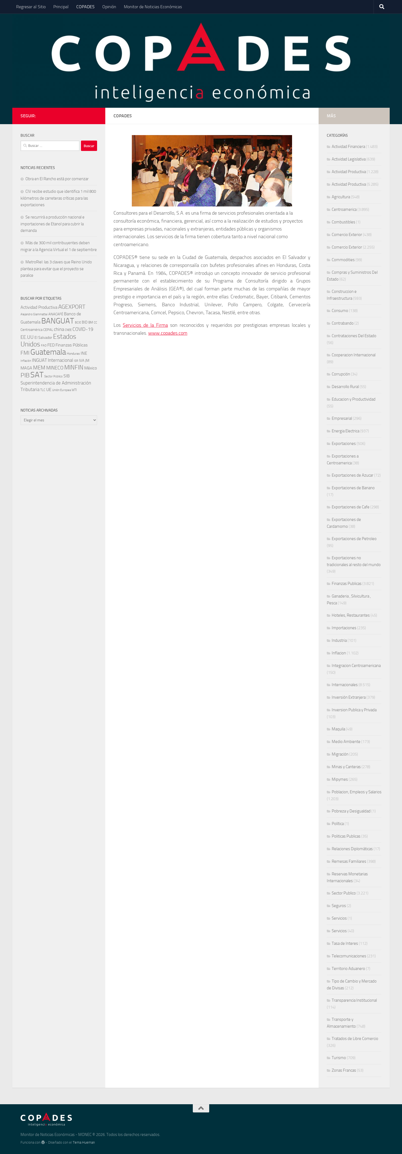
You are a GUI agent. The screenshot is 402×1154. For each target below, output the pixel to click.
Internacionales (345, 684)
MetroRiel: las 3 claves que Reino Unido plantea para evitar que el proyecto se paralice (56, 269)
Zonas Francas (344, 1070)
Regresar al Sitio (31, 6)
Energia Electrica (345, 431)
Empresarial (342, 418)
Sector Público (53, 376)
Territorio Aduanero (348, 968)
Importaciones (344, 627)
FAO (43, 345)
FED (51, 345)
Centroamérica (31, 329)
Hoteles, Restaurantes (351, 615)
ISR (76, 361)
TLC (42, 390)
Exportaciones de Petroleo (354, 538)
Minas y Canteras (346, 766)
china (59, 329)
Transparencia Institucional (354, 1000)
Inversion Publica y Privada (354, 709)
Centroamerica (344, 209)
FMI (25, 353)
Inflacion (339, 653)
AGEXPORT (71, 307)
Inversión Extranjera (349, 697)
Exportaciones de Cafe (350, 507)
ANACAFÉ (55, 314)
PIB (25, 375)
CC (95, 322)
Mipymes (340, 779)
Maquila (338, 729)
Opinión (109, 6)
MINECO (54, 368)
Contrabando (343, 323)
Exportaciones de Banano (353, 487)
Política (338, 823)
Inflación (26, 361)
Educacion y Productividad (353, 399)
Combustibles (343, 222)
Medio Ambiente (346, 741)
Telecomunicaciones (349, 956)
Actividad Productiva (39, 307)
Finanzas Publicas (347, 583)
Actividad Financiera (348, 146)
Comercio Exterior (347, 234)
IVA (81, 360)
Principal (61, 6)
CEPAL (48, 330)
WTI (74, 390)
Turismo (339, 1057)
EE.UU (27, 337)
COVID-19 (82, 329)
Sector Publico (344, 893)
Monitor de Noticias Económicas (153, 6)
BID (85, 322)
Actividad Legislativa (349, 159)
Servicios (339, 918)
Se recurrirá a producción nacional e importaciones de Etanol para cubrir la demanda (53, 224)
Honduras (73, 353)
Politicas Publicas (346, 836)
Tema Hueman (84, 1142)
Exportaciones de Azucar (352, 475)
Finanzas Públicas (72, 345)
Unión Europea (61, 390)
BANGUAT (57, 320)
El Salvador (43, 337)
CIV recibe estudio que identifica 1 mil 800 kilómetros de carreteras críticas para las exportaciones (58, 198)
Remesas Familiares (349, 861)
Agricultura (341, 196)
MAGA (26, 368)
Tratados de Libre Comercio (355, 1038)
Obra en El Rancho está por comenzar (57, 178)
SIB (66, 375)
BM (90, 322)
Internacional (60, 360)
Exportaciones (344, 443)
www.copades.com (167, 333)
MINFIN (73, 367)
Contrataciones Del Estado (354, 335)
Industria (339, 640)
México (90, 368)
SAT (36, 374)
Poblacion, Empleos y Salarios (356, 791)
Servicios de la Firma (145, 325)
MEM (39, 368)
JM (87, 360)
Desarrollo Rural (345, 386)
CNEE (68, 330)
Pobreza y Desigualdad (351, 811)
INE (84, 353)
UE (48, 389)
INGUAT (39, 360)
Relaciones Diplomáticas (352, 848)
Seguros (339, 905)
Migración (340, 754)
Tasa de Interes (345, 943)
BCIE (78, 322)
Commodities (343, 259)
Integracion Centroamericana (356, 665)
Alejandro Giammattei (34, 314)
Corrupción (341, 374)
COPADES (85, 6)
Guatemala (48, 352)
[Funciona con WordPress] (43, 1142)
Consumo (340, 310)
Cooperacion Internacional (353, 354)
